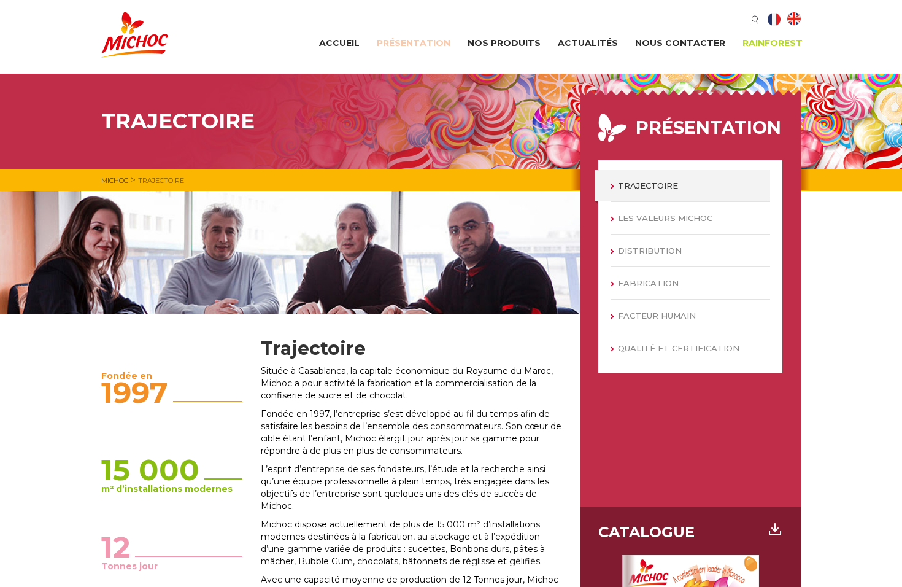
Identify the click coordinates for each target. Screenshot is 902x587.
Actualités (588, 43)
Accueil (339, 43)
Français (774, 19)
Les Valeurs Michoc (665, 218)
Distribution (650, 250)
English (794, 19)
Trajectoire (648, 185)
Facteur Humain (657, 316)
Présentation (413, 43)
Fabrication (648, 283)
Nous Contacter (680, 43)
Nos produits (504, 43)
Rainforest (772, 43)
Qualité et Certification (678, 348)
